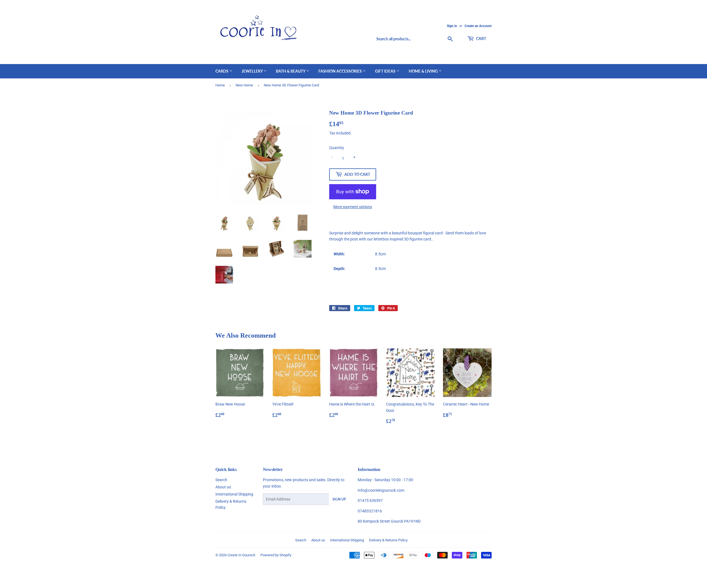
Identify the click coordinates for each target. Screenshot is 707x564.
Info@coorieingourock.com (381, 490)
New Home (244, 85)
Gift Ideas (385, 71)
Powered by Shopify (275, 555)
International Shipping (234, 494)
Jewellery (252, 71)
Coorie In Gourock (241, 555)
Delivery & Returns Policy (388, 540)
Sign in (452, 26)
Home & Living (424, 71)
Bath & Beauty (291, 71)
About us (223, 487)
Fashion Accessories (340, 71)
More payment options (352, 207)
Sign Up (339, 499)
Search (221, 480)
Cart (480, 38)
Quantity (336, 147)
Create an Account (478, 26)
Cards (222, 71)
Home (220, 85)
